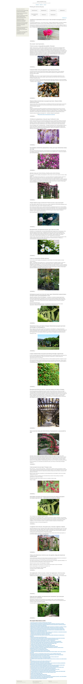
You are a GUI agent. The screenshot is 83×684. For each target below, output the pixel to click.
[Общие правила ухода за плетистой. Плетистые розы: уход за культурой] (48, 219)
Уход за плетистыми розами (34, 15)
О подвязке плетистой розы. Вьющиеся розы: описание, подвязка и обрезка (47, 526)
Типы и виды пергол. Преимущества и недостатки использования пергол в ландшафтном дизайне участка (48, 629)
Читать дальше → (32, 66)
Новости (41, 4)
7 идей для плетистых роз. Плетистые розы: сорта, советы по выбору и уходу (43, 672)
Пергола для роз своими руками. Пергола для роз (39, 674)
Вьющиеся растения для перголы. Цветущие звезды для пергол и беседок (47, 389)
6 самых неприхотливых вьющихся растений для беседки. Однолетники (46, 353)
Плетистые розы (34, 10)
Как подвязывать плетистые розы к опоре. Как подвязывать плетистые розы (47, 573)
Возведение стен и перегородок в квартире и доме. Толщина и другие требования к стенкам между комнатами (49, 631)
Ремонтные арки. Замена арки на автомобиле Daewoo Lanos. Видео (42, 677)
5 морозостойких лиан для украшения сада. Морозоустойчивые (44, 69)
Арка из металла (41, 1)
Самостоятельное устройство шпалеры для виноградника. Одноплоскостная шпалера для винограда (47, 627)
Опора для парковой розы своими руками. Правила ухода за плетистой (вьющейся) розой (22, 16)
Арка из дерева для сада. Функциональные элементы (39, 649)
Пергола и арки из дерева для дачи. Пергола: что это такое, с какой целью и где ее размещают (46, 641)
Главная (37, 4)
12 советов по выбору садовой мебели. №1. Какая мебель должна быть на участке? (44, 646)
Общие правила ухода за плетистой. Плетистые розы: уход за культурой (46, 202)
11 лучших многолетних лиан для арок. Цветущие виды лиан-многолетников (43, 670)
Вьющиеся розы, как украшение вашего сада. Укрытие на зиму (44, 229)
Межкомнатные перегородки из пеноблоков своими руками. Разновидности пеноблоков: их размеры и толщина (48, 626)
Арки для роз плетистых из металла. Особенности (39, 678)
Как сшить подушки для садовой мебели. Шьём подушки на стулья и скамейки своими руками (46, 653)
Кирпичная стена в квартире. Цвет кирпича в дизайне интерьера (41, 632)
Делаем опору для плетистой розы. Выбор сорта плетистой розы (45, 173)
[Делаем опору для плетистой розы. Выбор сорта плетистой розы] (48, 191)
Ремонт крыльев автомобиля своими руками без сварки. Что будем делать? (43, 640)
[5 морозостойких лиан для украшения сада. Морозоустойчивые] (48, 90)
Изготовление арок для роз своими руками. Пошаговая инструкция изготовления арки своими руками (47, 667)
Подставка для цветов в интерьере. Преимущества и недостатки (41, 622)
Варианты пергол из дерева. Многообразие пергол (39, 630)
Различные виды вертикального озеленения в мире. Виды (40, 633)
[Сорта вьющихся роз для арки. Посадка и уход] (48, 487)
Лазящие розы (62, 10)
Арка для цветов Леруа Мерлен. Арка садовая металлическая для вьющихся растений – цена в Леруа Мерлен (48, 676)
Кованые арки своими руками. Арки (36, 673)
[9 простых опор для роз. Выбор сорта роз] (48, 279)
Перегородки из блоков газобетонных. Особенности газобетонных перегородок (21, 20)
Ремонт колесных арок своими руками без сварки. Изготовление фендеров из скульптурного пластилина (48, 638)
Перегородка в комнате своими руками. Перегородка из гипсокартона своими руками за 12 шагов (46, 642)
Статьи (45, 4)
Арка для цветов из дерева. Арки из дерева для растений (40, 661)
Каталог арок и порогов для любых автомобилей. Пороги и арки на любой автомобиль (45, 666)
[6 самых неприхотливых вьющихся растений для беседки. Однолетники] (48, 374)
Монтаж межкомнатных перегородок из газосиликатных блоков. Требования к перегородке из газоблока (47, 623)
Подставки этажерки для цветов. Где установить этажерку (40, 655)
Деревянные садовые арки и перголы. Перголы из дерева (40, 650)
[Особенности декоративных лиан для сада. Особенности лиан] (48, 136)
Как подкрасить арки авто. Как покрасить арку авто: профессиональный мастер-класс (44, 639)
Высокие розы (53, 14)
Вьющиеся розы (43, 10)
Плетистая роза (53, 10)
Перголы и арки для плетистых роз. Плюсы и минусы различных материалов (43, 668)
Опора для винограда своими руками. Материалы (39, 625)
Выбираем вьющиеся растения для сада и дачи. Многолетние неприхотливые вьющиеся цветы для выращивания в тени (48, 295)
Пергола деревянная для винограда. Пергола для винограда (41, 675)
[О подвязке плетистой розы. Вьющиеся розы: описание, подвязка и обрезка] (48, 543)
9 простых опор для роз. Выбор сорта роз (39, 258)
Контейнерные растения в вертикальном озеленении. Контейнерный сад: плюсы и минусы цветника (47, 654)
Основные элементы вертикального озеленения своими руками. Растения (43, 645)
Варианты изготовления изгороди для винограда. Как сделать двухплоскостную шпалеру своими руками (47, 628)
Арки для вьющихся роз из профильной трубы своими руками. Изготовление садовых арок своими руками (48, 671)
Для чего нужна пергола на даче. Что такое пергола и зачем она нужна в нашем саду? (45, 656)
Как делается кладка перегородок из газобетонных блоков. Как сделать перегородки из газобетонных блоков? (48, 624)
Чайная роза (44, 14)
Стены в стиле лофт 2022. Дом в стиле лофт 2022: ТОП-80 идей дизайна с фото (44, 643)
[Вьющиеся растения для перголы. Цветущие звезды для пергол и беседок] (48, 412)
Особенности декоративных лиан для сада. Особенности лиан (44, 119)
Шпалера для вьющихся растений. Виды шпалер (39, 637)
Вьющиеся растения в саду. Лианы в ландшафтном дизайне (40, 657)
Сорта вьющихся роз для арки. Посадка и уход (40, 467)
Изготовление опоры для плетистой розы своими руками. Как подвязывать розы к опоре (45, 669)
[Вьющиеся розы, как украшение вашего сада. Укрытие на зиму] (48, 247)
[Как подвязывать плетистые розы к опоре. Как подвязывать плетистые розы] (48, 584)
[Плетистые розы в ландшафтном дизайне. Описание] (48, 61)
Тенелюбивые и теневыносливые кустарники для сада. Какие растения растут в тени (22, 32)
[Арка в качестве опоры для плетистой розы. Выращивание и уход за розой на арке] (48, 444)
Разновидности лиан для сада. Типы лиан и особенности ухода (41, 660)
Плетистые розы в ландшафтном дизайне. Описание (42, 46)
